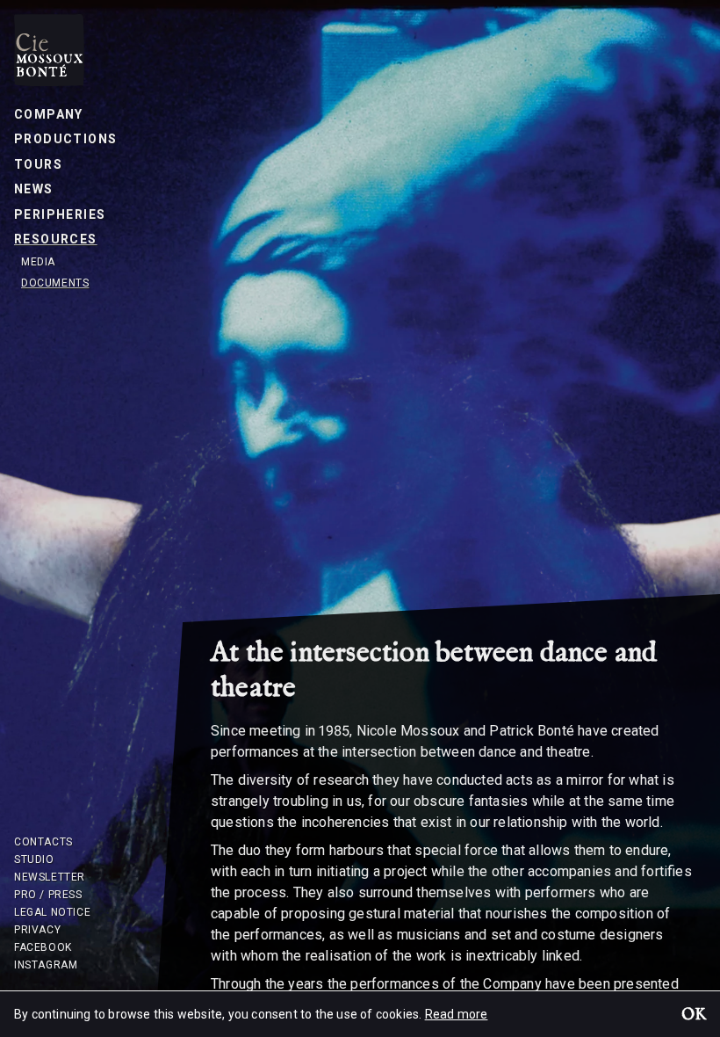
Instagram (45, 965)
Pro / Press (48, 894)
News (34, 189)
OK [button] (693, 1016)
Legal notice (52, 912)
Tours (38, 164)
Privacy (37, 930)
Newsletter (49, 877)
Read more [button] (456, 1014)
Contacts (43, 842)
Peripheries (59, 214)
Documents (55, 283)
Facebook (43, 947)
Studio (34, 859)
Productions (65, 139)
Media (38, 262)
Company (48, 114)
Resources (55, 239)
